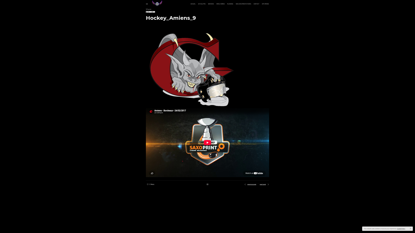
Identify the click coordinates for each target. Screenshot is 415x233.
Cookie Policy (401, 228)
